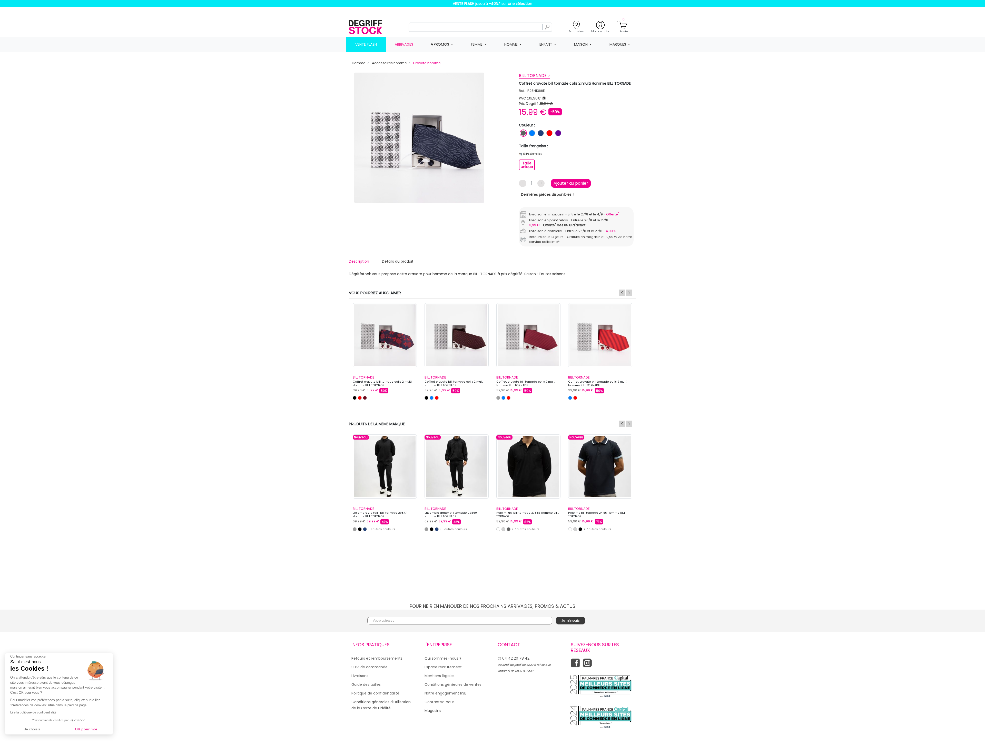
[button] (537, 352)
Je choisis (32, 729)
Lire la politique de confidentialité (33, 712)
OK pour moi (86, 729)
